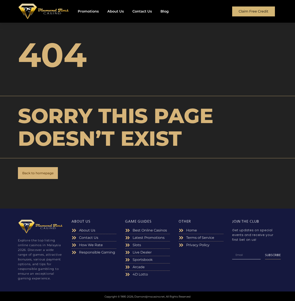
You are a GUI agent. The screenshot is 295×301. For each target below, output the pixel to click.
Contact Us (142, 11)
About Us (115, 11)
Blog (164, 11)
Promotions (88, 11)
